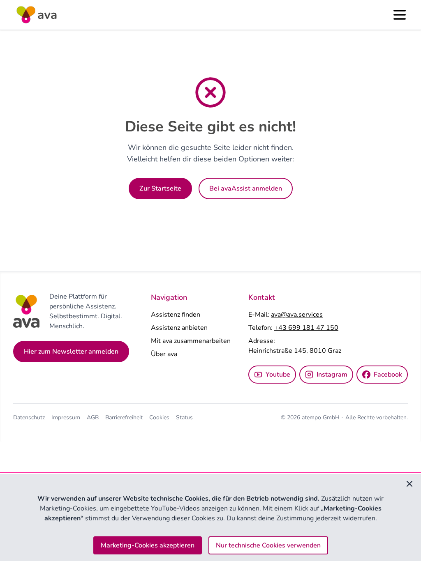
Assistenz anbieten (179, 327)
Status (184, 417)
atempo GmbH (321, 417)
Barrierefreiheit (124, 417)
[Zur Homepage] (36, 14)
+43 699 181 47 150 (306, 327)
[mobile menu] (399, 15)
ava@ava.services (297, 314)
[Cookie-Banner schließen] (409, 484)
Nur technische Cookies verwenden (268, 545)
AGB (93, 417)
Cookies (159, 417)
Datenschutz (29, 417)
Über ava (164, 354)
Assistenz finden (175, 314)
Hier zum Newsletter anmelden (71, 351)
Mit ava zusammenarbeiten (191, 340)
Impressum (65, 417)
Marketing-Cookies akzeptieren (147, 545)
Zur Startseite (160, 188)
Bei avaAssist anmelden (245, 188)
